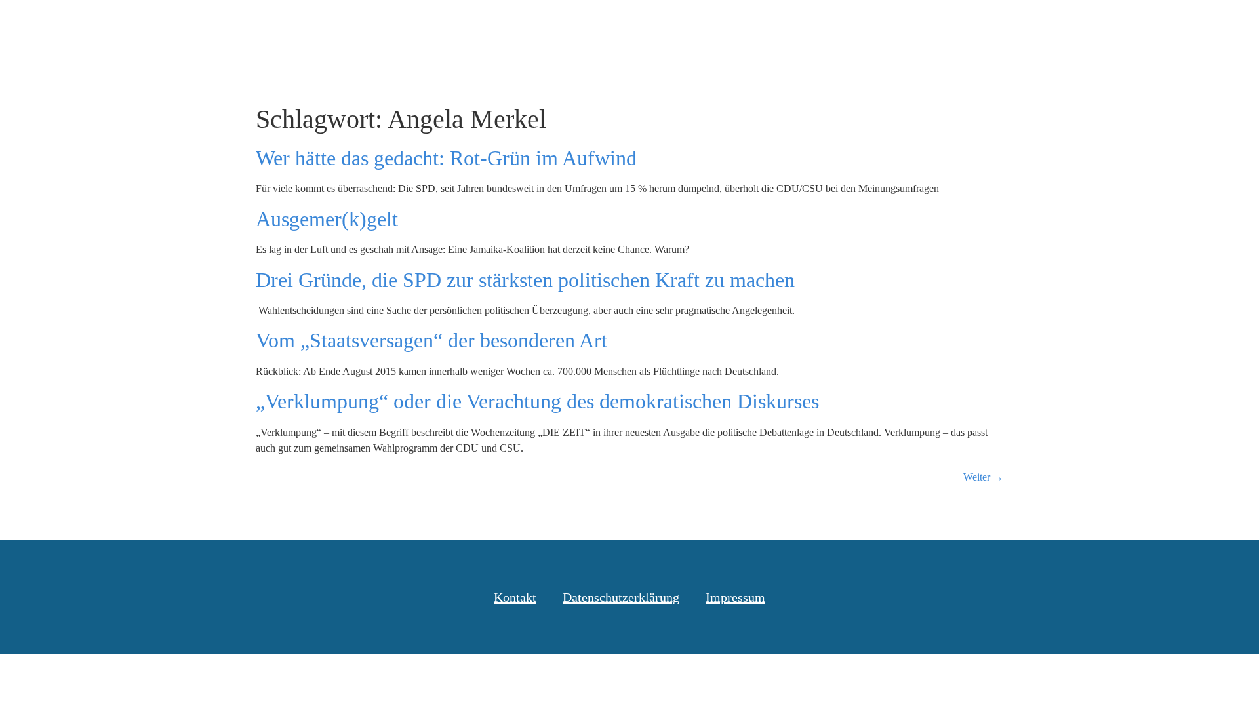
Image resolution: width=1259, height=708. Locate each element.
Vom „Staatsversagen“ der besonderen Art (431, 340)
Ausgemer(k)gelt (327, 219)
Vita (1052, 25)
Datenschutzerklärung (621, 597)
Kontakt (1111, 25)
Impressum (735, 597)
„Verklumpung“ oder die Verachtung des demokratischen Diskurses (537, 401)
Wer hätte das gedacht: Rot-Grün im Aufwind (446, 158)
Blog (815, 25)
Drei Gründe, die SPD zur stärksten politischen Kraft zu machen (525, 280)
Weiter (983, 476)
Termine (992, 25)
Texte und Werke (899, 25)
